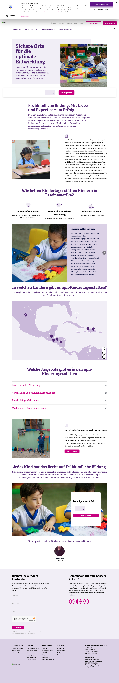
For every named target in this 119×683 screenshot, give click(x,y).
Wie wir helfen (47, 30)
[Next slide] (104, 253)
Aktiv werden (64, 30)
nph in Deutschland (33, 648)
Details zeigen (25, 16)
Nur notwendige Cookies (101, 9)
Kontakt (61, 23)
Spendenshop (46, 657)
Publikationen (31, 657)
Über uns (53, 23)
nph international (32, 651)
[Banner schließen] (116, 2)
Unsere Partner (31, 660)
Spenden (44, 648)
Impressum (60, 648)
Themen (15, 30)
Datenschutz (61, 651)
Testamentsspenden (48, 659)
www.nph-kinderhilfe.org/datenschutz (49, 11)
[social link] (72, 601)
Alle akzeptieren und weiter (101, 4)
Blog (75, 23)
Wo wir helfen (30, 30)
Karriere (69, 23)
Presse (81, 23)
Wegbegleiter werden (48, 655)
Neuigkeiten (30, 655)
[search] (115, 29)
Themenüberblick (17, 648)
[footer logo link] (29, 666)
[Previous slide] (15, 253)
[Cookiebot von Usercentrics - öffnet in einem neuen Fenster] (10, 16)
